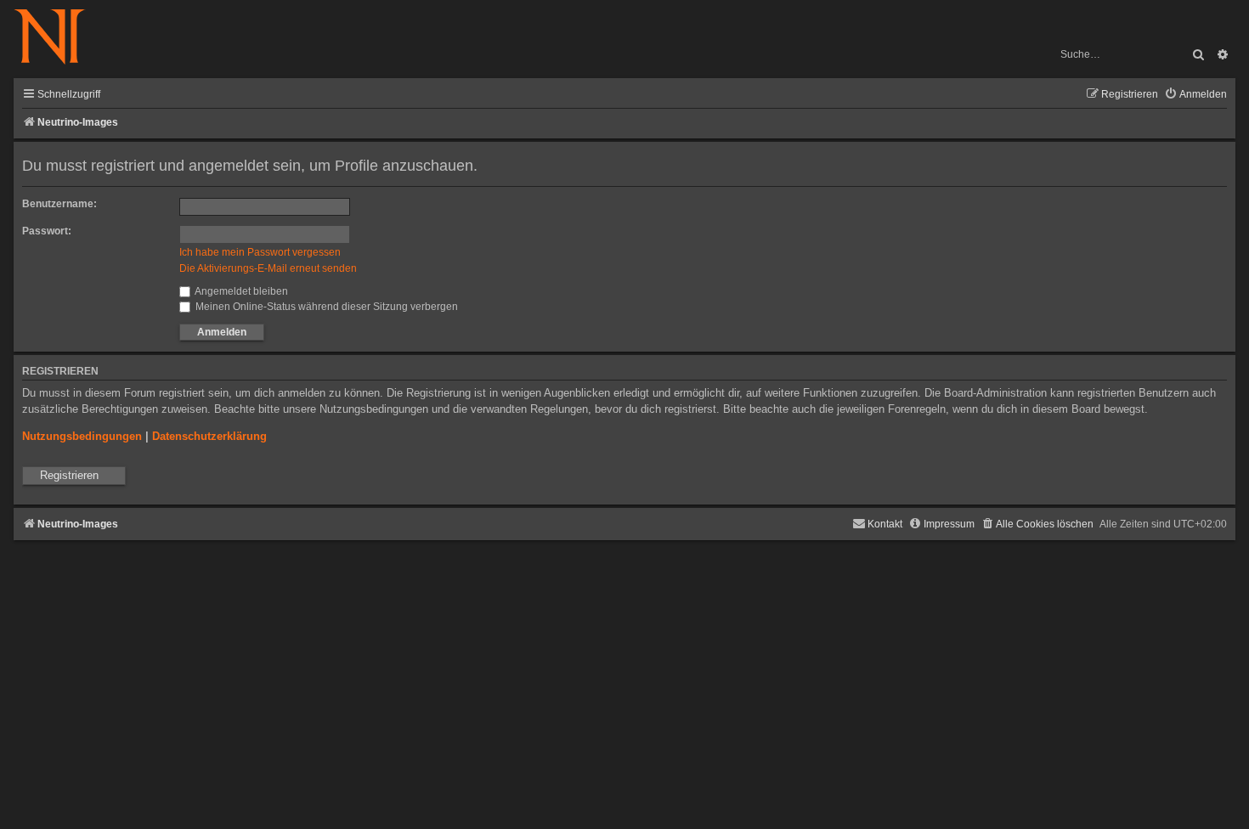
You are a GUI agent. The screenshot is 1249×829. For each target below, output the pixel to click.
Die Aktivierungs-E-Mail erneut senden (268, 268)
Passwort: (46, 231)
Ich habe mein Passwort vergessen (260, 252)
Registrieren (69, 475)
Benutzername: (59, 204)
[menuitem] (1195, 94)
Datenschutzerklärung (209, 436)
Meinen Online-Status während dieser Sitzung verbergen (325, 307)
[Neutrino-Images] (58, 38)
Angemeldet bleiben (240, 291)
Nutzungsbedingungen (82, 436)
